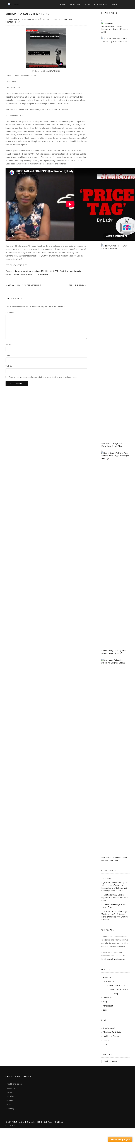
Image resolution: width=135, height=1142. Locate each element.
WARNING (44, 274)
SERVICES (110, 981)
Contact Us (101, 4)
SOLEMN (29, 274)
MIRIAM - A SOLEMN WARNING (55, 271)
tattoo (10, 1092)
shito (9, 1104)
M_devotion (26, 271)
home (62, 4)
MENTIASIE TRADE (119, 989)
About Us (75, 4)
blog (87, 4)
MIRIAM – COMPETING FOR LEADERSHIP (23, 285)
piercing (10, 1096)
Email (9, 355)
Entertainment (109, 1028)
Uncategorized (13, 22)
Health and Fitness (111, 1036)
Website (9, 366)
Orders (10, 1100)
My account (108, 1006)
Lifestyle (106, 1040)
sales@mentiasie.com (116, 959)
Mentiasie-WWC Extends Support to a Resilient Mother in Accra (115, 898)
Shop (115, 4)
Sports (106, 1044)
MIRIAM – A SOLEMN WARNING (28, 13)
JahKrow (16, 271)
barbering (11, 1088)
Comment (11, 312)
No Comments (65, 19)
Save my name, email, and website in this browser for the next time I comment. (43, 377)
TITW (37, 274)
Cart (105, 1010)
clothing (10, 1108)
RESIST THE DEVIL (78, 285)
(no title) (107, 878)
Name (9, 344)
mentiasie (36, 271)
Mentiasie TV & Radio (112, 1032)
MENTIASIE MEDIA (117, 985)
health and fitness (14, 1084)
